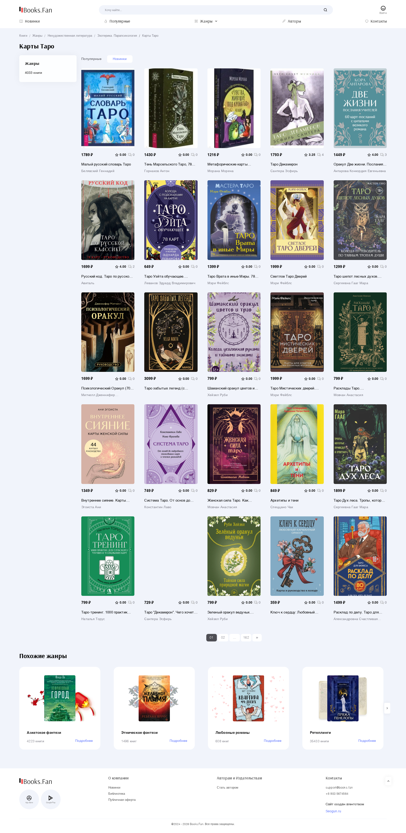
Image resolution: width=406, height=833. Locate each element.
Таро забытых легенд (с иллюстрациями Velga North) (167, 388)
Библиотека (116, 793)
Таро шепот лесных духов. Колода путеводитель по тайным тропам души (356, 276)
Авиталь (87, 283)
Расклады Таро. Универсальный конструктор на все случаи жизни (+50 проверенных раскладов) (360, 388)
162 (246, 637)
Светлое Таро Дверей (288, 276)
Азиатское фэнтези (44, 733)
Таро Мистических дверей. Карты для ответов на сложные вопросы (292, 388)
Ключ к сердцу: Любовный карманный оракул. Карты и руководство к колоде (293, 612)
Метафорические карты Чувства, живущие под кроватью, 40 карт (227, 164)
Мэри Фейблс (218, 283)
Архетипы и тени (284, 500)
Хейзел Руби (217, 395)
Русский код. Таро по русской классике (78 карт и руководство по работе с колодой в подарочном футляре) (106, 276)
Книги (23, 35)
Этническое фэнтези (139, 733)
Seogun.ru (333, 811)
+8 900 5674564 (337, 793)
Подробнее (84, 741)
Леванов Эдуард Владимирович (169, 283)
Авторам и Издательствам (239, 778)
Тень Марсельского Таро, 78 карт (168, 164)
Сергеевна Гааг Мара (351, 283)
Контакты (334, 778)
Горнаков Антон (156, 171)
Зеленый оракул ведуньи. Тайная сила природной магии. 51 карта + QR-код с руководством (232, 612)
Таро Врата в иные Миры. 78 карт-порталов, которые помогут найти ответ (231, 276)
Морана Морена (220, 171)
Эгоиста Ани (91, 507)
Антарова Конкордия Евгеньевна (360, 171)
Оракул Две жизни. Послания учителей (358, 164)
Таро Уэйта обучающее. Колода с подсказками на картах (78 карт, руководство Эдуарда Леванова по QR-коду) (170, 276)
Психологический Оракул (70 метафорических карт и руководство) (105, 388)
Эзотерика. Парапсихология (117, 35)
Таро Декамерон (283, 164)
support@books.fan (339, 787)
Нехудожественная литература (70, 35)
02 (223, 637)
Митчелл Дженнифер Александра (98, 395)
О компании (118, 778)
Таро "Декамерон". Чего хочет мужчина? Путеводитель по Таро (169, 612)
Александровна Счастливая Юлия (356, 619)
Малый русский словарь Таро (106, 164)
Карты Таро (150, 35)
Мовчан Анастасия (348, 395)
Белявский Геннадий (97, 171)
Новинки (120, 59)
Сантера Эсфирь (284, 171)
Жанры (37, 35)
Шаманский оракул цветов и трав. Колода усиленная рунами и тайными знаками (231, 388)
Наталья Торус (93, 619)
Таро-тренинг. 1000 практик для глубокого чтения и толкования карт (104, 612)
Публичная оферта (122, 800)
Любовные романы (232, 733)
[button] (387, 708)
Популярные (91, 59)
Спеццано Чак (281, 507)
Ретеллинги (320, 733)
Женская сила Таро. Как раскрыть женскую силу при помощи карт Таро (231, 500)
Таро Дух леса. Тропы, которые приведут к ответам (360, 500)
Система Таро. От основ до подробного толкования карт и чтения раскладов (169, 500)
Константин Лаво (157, 507)
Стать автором (227, 787)
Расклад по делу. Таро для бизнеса (356, 612)
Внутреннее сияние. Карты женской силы (103, 500)
